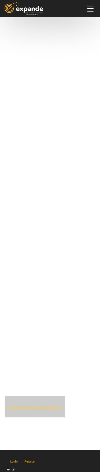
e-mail (11, 469)
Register (30, 461)
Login (14, 461)
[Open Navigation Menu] (90, 8)
